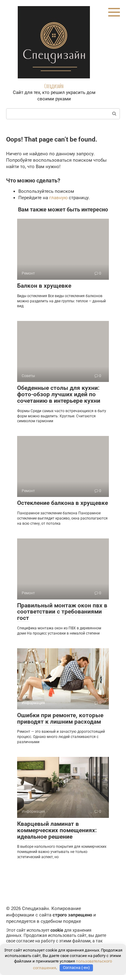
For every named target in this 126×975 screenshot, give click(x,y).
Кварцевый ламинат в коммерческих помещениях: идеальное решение (57, 830)
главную (58, 197)
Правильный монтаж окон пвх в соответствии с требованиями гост (62, 612)
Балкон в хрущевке (44, 285)
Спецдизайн (54, 86)
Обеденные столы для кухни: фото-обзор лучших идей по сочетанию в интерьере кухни (58, 394)
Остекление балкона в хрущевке (62, 502)
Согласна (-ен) (76, 967)
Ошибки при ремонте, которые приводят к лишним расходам (60, 718)
